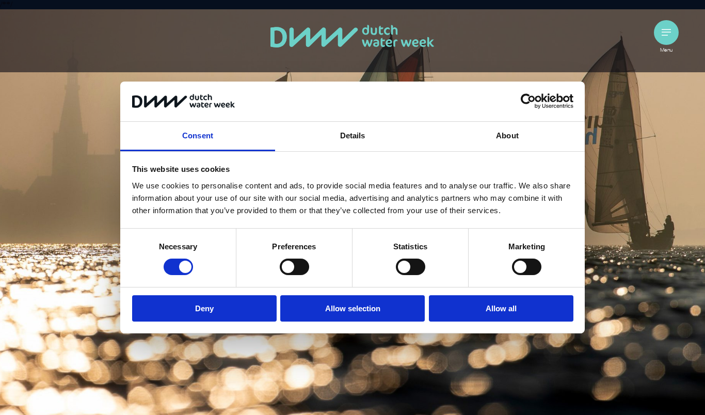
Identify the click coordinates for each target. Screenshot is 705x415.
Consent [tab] (197, 135)
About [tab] (507, 135)
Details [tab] (352, 135)
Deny (204, 308)
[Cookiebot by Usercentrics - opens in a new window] (528, 101)
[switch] (294, 267)
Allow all (501, 308)
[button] (666, 32)
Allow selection (352, 308)
